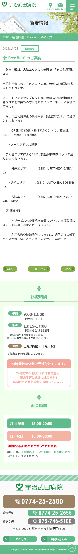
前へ (10, 269)
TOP (6, 37)
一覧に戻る (39, 269)
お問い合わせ (60, 9)
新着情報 (18, 37)
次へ (68, 269)
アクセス (50, 9)
